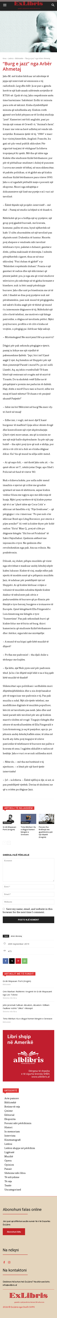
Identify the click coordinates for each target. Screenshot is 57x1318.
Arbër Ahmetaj (16, 936)
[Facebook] (5, 961)
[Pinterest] (18, 961)
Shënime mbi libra (10, 998)
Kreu (4, 58)
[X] (12, 961)
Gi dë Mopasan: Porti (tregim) (9, 828)
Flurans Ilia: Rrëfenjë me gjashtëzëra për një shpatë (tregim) (46, 832)
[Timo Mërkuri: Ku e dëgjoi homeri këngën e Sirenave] (28, 819)
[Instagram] (9, 1262)
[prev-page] (4, 843)
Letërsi (10, 58)
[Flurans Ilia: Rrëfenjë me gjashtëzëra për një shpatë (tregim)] (46, 819)
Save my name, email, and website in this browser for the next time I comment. (27, 910)
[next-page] (9, 843)
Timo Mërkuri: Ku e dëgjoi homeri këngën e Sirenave (28, 831)
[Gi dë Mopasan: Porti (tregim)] (10, 819)
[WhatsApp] (24, 961)
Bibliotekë (19, 58)
